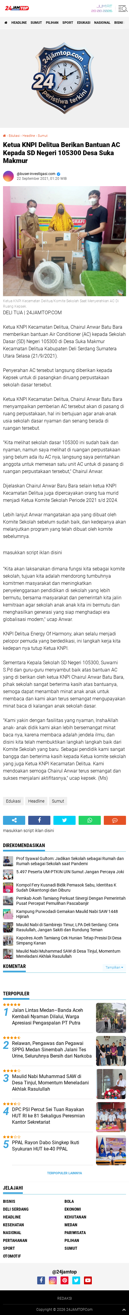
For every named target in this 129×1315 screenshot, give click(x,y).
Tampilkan (113, 967)
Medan (70, 1224)
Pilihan (52, 23)
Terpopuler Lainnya (64, 1173)
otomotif (12, 1256)
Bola (69, 1201)
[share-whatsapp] (90, 820)
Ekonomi (72, 1209)
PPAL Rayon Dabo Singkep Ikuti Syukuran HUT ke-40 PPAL (45, 1146)
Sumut (36, 23)
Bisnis (119, 23)
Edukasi (83, 23)
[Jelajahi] (122, 8)
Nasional (102, 23)
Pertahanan (15, 1240)
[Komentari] (115, 820)
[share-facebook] (39, 820)
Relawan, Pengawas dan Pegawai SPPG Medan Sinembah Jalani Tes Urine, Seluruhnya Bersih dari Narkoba (52, 1049)
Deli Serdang (15, 1209)
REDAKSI (64, 1298)
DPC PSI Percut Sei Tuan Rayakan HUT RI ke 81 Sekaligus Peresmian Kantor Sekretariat (48, 1116)
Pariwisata (75, 1232)
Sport (67, 23)
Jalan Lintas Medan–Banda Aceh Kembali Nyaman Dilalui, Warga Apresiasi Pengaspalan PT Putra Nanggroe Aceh (47, 1019)
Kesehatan (13, 1224)
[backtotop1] (123, 1309)
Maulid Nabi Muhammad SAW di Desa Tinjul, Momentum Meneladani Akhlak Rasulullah (50, 1083)
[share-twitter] (64, 820)
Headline (19, 23)
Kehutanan (75, 1217)
